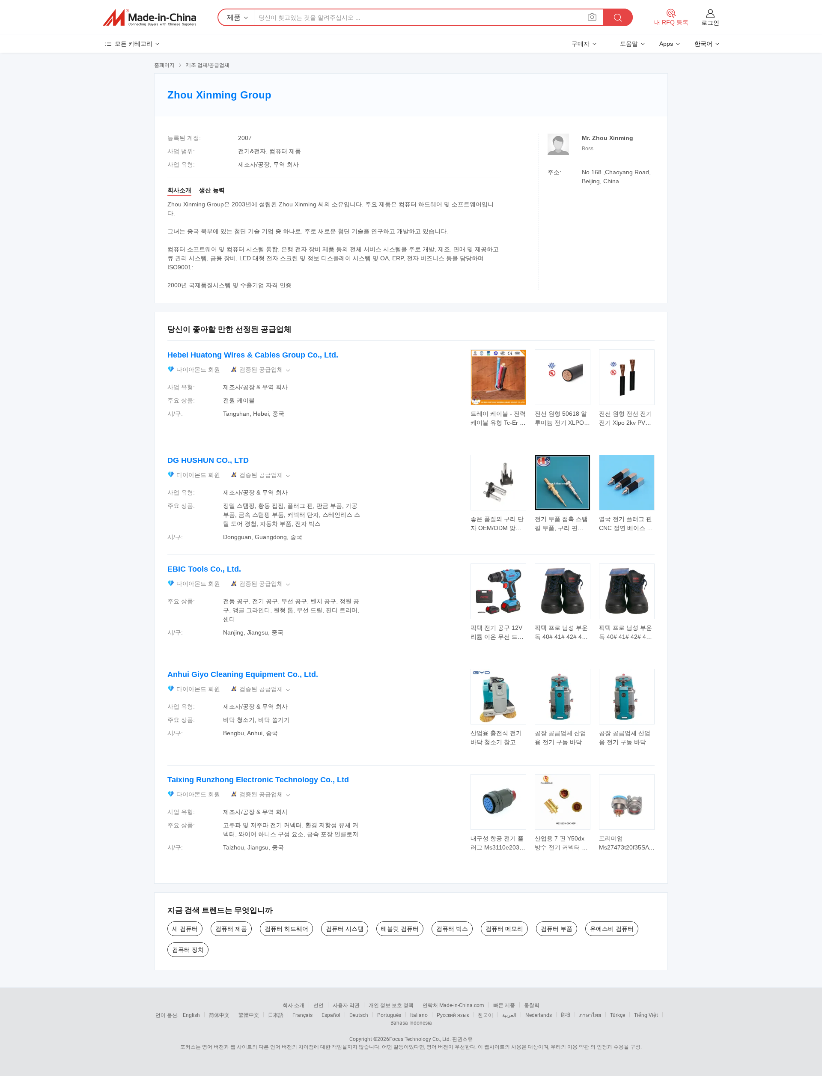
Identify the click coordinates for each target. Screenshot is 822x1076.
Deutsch (358, 1014)
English (191, 1014)
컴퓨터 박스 (452, 928)
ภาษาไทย (590, 1014)
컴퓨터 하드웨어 (286, 928)
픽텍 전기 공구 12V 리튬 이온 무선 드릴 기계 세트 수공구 (497, 636)
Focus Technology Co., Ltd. (420, 1038)
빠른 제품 (504, 1004)
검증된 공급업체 (265, 369)
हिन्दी (565, 1014)
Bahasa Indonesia (411, 1022)
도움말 (629, 43)
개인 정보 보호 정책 (391, 1004)
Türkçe (617, 1014)
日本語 (275, 1014)
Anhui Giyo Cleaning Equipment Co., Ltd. (242, 674)
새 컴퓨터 (185, 928)
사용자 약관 (346, 1004)
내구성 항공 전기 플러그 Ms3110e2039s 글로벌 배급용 (498, 847)
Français (302, 1014)
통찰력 (531, 1004)
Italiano (419, 1014)
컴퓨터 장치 (188, 949)
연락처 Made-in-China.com (453, 1004)
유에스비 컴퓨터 (612, 928)
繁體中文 (248, 1014)
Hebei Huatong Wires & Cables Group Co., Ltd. (252, 355)
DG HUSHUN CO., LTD (208, 460)
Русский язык (453, 1014)
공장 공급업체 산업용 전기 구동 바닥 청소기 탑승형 (562, 742)
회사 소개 (293, 1004)
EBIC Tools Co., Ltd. (204, 569)
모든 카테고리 (133, 43)
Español (331, 1014)
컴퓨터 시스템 (344, 928)
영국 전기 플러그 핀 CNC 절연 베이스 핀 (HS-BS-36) (626, 528)
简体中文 (219, 1014)
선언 (318, 1004)
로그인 (710, 22)
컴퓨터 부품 (556, 928)
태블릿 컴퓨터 (400, 928)
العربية (509, 1014)
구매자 (581, 43)
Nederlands (538, 1014)
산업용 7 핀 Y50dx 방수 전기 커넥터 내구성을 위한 (561, 847)
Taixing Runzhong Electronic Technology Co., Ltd (258, 779)
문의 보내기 (498, 417)
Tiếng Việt (646, 1014)
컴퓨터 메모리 (504, 928)
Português (389, 1014)
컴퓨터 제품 (231, 928)
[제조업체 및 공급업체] (149, 18)
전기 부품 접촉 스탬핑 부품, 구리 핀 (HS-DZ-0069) (561, 528)
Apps (666, 43)
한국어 (485, 1014)
